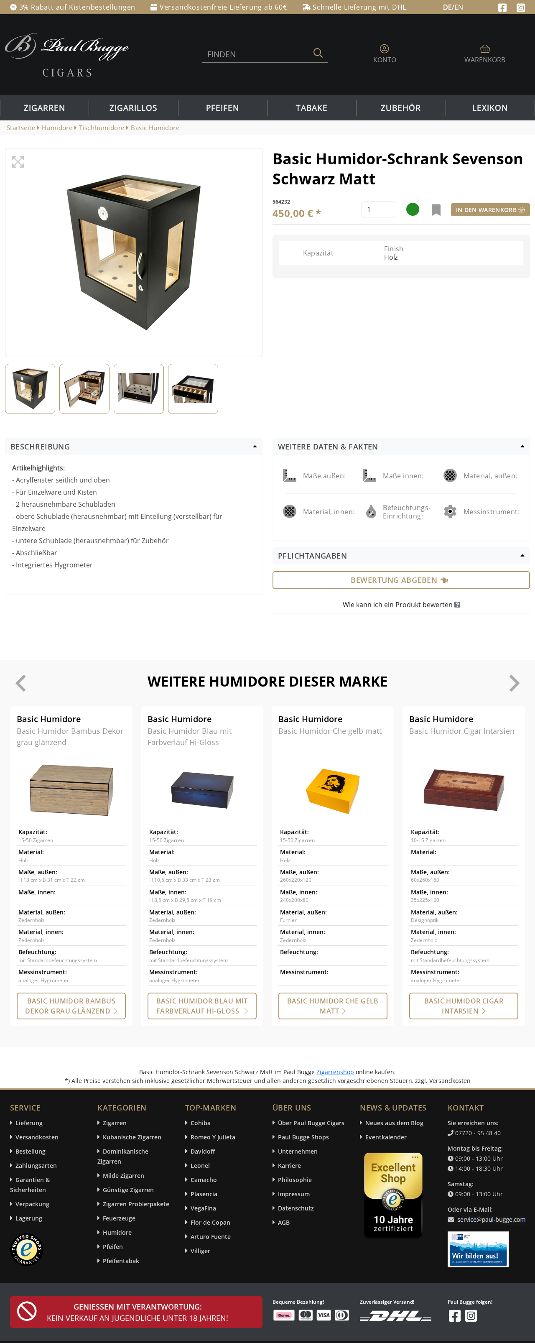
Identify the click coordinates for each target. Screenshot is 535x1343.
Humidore (117, 1232)
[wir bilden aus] (480, 1245)
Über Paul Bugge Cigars (311, 1123)
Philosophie (295, 1180)
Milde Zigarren (123, 1176)
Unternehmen (298, 1151)
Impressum (294, 1194)
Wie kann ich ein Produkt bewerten (398, 604)
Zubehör (401, 107)
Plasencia (204, 1194)
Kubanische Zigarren (132, 1137)
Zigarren (44, 107)
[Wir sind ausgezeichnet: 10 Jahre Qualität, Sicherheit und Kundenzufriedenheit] (394, 1197)
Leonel (200, 1165)
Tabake (312, 107)
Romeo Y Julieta (213, 1137)
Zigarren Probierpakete (136, 1204)
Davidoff (203, 1151)
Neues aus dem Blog (394, 1123)
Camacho (204, 1180)
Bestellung (30, 1151)
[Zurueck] (20, 683)
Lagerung (28, 1218)
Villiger (200, 1251)
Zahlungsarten (36, 1165)
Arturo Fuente (211, 1237)
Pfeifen (222, 107)
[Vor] (514, 683)
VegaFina (203, 1208)
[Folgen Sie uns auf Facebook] (503, 6)
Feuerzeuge (119, 1218)
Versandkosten (37, 1137)
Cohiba (201, 1123)
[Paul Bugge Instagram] (521, 6)
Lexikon (490, 107)
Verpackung (32, 1204)
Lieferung (29, 1123)
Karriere (289, 1165)
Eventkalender (386, 1137)
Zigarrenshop (335, 1072)
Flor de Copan (210, 1222)
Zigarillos (133, 107)
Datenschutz (296, 1208)
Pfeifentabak (121, 1261)
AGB (284, 1222)
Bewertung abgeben (394, 580)
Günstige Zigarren (128, 1190)
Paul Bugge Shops (303, 1137)
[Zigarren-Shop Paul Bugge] (67, 54)
